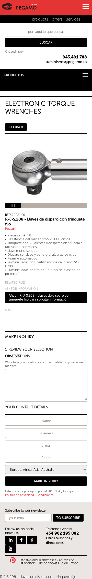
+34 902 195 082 (62, 533)
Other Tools (9, 86)
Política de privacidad (19, 495)
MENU (85, 6)
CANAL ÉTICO (70, 563)
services (73, 19)
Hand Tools (8, 82)
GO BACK (16, 127)
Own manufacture (14, 89)
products (40, 19)
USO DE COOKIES (48, 563)
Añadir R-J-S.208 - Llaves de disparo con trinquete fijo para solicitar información (40, 297)
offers (57, 19)
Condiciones (45, 495)
